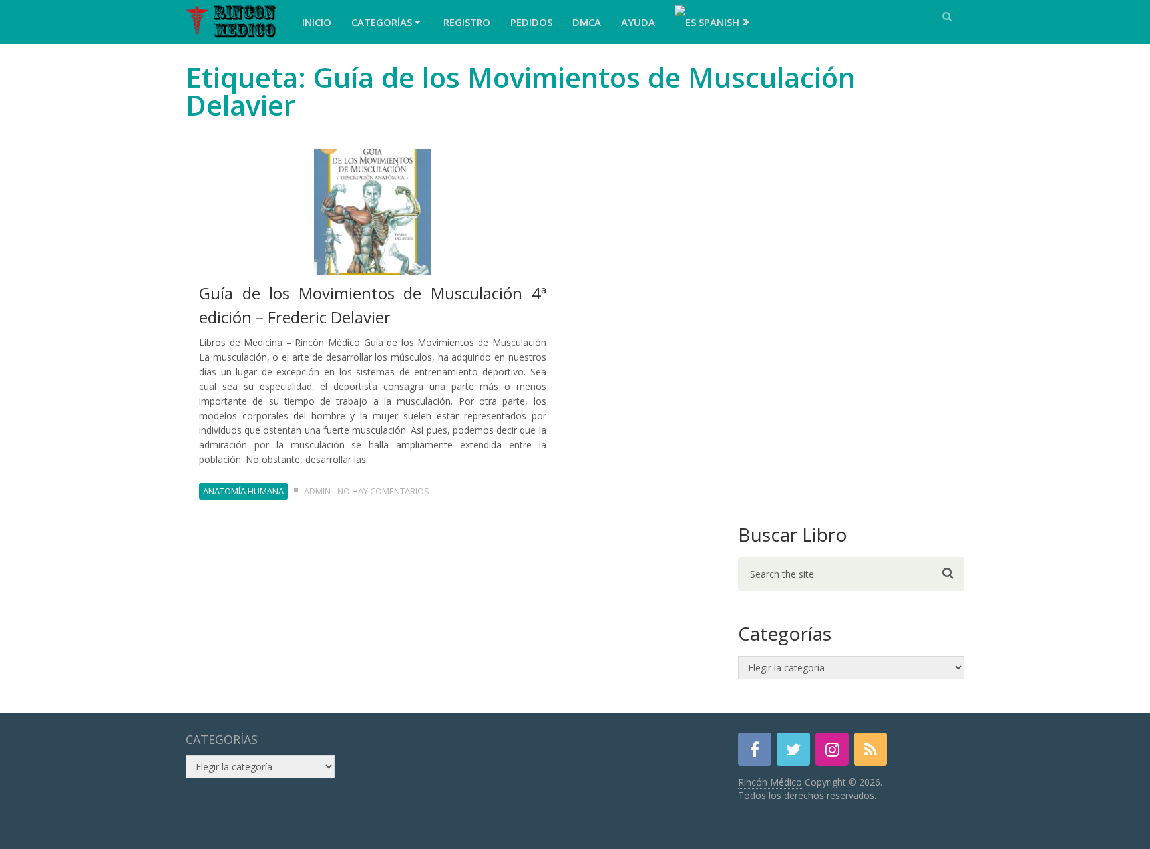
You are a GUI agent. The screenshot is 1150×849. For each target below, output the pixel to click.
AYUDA (638, 22)
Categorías (383, 22)
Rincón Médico (770, 782)
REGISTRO (466, 22)
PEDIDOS (531, 22)
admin (317, 491)
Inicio (316, 22)
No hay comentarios (383, 491)
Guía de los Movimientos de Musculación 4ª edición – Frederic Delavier (372, 305)
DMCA (586, 22)
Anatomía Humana (243, 491)
